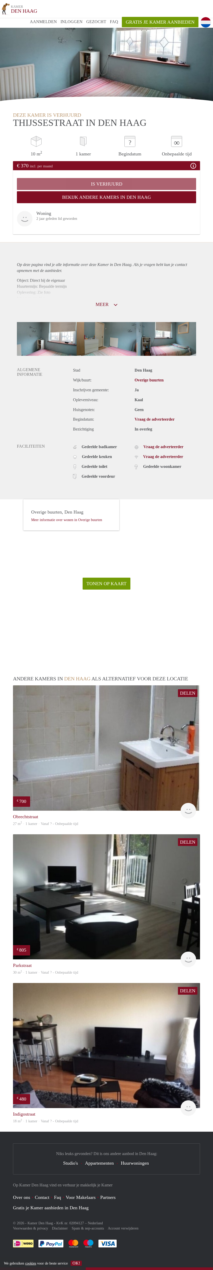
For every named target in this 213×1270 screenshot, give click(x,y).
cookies (30, 1263)
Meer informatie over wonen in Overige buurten (66, 520)
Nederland (95, 1223)
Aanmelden (43, 21)
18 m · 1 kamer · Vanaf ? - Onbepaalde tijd (45, 1121)
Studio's (70, 1163)
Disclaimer (60, 1228)
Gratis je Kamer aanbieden (160, 22)
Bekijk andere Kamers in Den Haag (106, 197)
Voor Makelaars (81, 1197)
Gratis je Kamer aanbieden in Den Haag (51, 1207)
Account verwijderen (123, 1228)
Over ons (21, 1197)
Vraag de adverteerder (155, 419)
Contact (42, 1197)
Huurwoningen (135, 1163)
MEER (103, 304)
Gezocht (96, 21)
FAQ (114, 21)
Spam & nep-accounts (88, 1228)
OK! (76, 1263)
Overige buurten (149, 380)
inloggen (72, 21)
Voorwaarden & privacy (30, 1228)
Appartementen (99, 1163)
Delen (187, 693)
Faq (57, 1197)
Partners (108, 1197)
